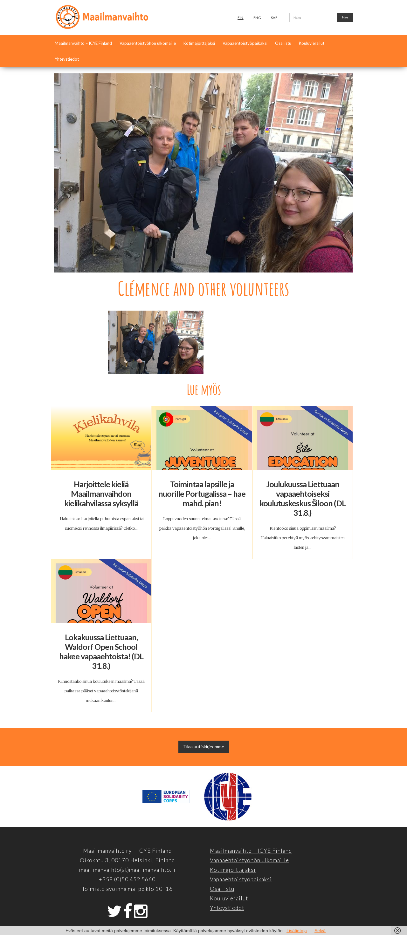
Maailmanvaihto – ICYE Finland (83, 43)
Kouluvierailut (311, 43)
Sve (274, 18)
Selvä (320, 930)
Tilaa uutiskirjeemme (203, 746)
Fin (241, 18)
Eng (257, 18)
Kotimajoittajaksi (199, 43)
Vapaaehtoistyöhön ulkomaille (148, 43)
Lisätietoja (296, 930)
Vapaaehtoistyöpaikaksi (245, 43)
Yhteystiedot (67, 59)
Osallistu (283, 43)
